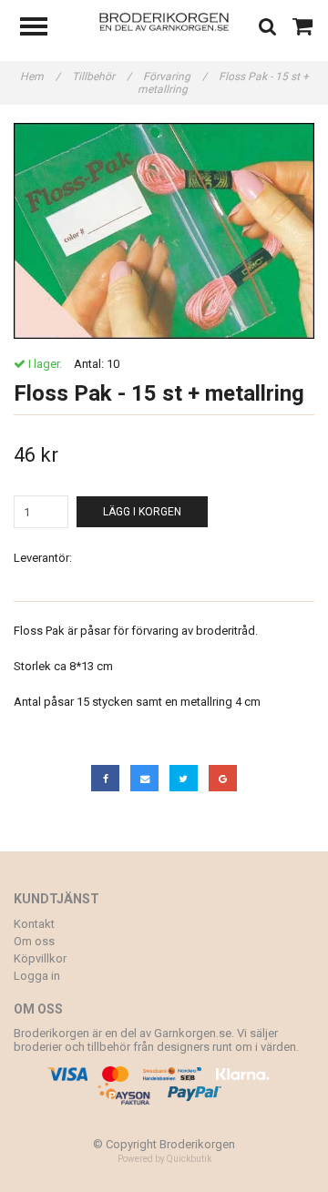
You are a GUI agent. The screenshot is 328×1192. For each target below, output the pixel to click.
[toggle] (43, 29)
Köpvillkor (40, 958)
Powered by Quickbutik (164, 1159)
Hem (40, 76)
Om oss (34, 941)
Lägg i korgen (142, 511)
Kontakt (34, 924)
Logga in (37, 976)
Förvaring (175, 76)
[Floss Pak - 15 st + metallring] (164, 231)
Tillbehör (101, 76)
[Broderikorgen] (164, 20)
